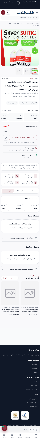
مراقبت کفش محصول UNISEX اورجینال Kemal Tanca (30, 310)
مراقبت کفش (35, 26)
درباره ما (34, 382)
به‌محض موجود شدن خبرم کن (21, 137)
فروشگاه (34, 368)
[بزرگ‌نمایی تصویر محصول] (20, 47)
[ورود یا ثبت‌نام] (3, 12)
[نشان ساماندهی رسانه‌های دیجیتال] (15, 415)
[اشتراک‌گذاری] (35, 32)
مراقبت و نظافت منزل (28, 23)
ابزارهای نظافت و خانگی (14, 23)
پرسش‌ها (8, 191)
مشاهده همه (7, 110)
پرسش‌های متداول (31, 389)
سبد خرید (12, 437)
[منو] (37, 12)
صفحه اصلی (33, 364)
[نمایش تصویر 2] (27, 71)
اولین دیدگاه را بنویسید (29, 103)
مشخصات (32, 191)
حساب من (4, 437)
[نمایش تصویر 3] (18, 71)
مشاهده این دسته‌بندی (11, 278)
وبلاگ (35, 372)
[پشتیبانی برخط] (4, 428)
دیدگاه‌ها (20, 191)
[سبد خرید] (8, 12)
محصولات (28, 437)
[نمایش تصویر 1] (35, 71)
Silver (31, 78)
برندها (36, 78)
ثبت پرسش (13, 103)
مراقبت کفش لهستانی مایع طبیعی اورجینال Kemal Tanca (10, 310)
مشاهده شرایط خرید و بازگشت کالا (25, 157)
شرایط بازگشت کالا (31, 403)
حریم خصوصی (33, 407)
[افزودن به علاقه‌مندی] (5, 138)
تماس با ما (34, 385)
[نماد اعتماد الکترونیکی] (25, 415)
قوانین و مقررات (32, 399)
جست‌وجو (20, 437)
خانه (37, 23)
